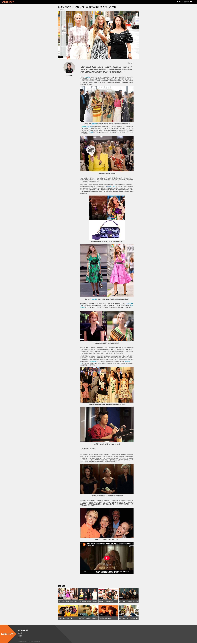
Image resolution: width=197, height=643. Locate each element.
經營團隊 (20, 635)
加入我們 (20, 637)
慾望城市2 (94, 124)
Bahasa (192, 2)
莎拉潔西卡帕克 (111, 186)
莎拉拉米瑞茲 (93, 361)
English (179, 2)
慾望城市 (87, 77)
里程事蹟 (20, 633)
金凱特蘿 (90, 132)
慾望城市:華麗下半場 (87, 127)
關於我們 (20, 632)
